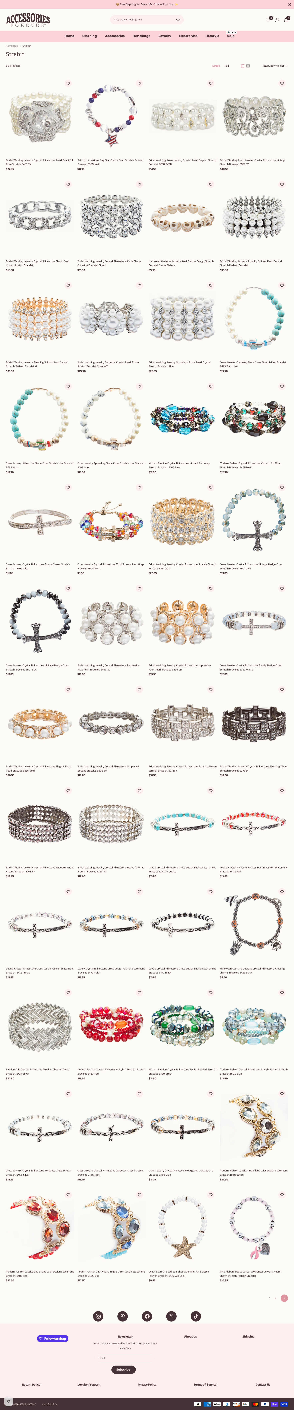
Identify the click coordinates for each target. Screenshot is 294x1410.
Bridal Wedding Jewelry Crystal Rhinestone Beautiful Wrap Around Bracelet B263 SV (110, 870)
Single (216, 66)
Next (284, 1298)
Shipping (248, 1336)
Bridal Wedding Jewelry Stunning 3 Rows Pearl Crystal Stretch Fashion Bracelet (251, 263)
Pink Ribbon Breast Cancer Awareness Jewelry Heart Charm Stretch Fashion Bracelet (250, 1274)
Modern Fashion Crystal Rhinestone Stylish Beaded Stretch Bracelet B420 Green (182, 1072)
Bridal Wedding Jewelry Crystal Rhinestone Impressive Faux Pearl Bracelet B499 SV (108, 667)
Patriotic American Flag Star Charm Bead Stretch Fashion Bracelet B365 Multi (110, 162)
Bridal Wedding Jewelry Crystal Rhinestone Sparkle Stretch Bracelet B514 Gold (182, 566)
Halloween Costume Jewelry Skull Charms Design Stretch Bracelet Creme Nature (181, 263)
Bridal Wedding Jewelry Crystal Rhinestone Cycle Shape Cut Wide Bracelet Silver (109, 263)
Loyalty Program (89, 1384)
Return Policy (31, 1384)
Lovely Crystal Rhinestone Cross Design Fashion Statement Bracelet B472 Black (182, 971)
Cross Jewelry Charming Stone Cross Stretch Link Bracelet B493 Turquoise (253, 364)
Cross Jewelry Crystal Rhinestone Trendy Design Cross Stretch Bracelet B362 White (251, 667)
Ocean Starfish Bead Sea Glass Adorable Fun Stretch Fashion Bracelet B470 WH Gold (179, 1274)
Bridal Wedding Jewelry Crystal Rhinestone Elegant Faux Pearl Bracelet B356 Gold (38, 769)
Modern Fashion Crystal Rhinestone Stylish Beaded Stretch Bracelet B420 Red (111, 1072)
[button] (68, 83)
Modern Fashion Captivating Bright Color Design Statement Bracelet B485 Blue (111, 1274)
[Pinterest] (122, 1316)
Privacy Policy (147, 1384)
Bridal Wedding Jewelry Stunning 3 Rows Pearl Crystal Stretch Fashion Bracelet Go (37, 364)
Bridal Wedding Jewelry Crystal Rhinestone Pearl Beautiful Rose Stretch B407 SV (39, 162)
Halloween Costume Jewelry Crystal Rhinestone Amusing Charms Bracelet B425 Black (252, 971)
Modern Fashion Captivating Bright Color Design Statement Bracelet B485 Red (40, 1274)
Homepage (12, 46)
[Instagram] (98, 1316)
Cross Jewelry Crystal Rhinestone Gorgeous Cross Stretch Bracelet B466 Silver (38, 1173)
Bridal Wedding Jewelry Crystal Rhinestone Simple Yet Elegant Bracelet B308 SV (108, 769)
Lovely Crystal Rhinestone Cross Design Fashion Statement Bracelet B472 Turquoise (182, 870)
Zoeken (178, 19)
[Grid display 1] (242, 66)
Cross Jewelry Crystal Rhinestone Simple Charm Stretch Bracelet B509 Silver (38, 566)
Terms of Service (205, 1384)
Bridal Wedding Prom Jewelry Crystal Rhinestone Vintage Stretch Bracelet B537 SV (252, 162)
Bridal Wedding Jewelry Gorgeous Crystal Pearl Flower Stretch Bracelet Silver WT (108, 364)
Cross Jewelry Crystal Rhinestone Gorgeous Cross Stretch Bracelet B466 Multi (110, 1173)
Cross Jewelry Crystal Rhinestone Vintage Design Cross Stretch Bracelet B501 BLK (37, 667)
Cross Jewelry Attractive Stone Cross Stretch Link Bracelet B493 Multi (40, 465)
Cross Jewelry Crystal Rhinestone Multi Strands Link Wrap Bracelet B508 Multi (110, 566)
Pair (227, 66)
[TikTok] (196, 1316)
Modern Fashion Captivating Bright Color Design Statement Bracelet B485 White (254, 1173)
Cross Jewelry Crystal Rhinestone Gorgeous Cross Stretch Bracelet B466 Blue (181, 1173)
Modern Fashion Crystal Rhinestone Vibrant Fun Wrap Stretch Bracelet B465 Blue (179, 465)
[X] (171, 1316)
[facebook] (147, 1316)
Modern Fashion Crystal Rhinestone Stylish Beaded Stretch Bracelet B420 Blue (254, 1072)
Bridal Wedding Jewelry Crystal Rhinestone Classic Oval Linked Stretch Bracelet (37, 263)
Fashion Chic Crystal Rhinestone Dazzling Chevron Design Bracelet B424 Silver (38, 1072)
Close (289, 4)
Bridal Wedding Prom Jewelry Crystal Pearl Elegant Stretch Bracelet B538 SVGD (182, 162)
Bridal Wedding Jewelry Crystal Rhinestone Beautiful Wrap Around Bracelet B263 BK (39, 870)
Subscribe (123, 1369)
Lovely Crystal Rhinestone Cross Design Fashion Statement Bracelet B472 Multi (111, 971)
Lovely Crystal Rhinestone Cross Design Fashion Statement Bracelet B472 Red (253, 870)
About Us (190, 1336)
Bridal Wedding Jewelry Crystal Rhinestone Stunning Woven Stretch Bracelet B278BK (254, 769)
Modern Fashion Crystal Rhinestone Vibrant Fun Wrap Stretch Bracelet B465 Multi (250, 465)
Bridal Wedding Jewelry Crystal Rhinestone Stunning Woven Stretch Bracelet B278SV (183, 769)
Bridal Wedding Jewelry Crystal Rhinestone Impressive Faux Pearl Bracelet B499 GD (180, 667)
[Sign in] (277, 19)
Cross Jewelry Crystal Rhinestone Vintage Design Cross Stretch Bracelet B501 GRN (251, 566)
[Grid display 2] (248, 66)
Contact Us (263, 1384)
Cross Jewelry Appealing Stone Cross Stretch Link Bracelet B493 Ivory (111, 465)
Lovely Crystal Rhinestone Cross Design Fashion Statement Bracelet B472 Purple (39, 971)
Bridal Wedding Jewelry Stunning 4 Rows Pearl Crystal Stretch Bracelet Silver (180, 364)
